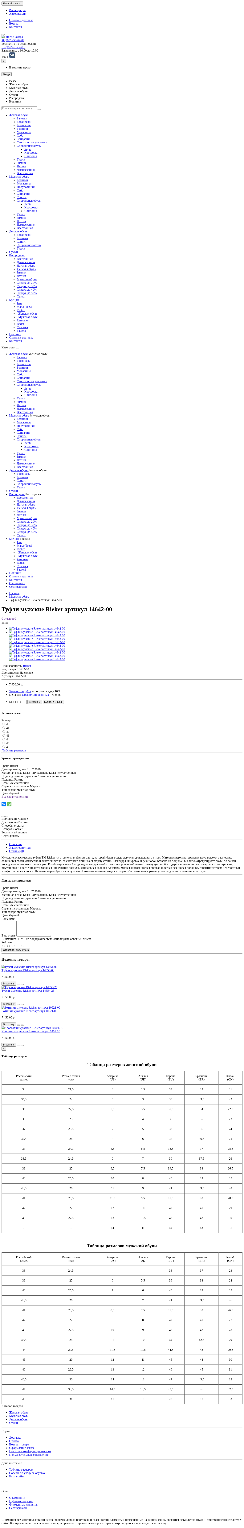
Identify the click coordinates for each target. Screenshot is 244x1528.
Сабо (20, 135)
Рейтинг (7, 942)
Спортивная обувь (29, 145)
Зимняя (21, 163)
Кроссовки (31, 152)
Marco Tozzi (24, 306)
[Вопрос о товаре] (3, 623)
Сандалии (23, 139)
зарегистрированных (35, 694)
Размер (6, 720)
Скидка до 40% (27, 289)
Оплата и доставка (21, 20)
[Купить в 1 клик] (18, 984)
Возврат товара (19, 1444)
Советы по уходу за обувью (27, 1473)
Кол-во (13, 701)
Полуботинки (26, 186)
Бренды (14, 299)
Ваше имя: (8, 919)
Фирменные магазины (23, 1504)
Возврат (14, 23)
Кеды (27, 149)
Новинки (15, 334)
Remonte (22, 320)
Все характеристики (15, 796)
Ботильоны (24, 125)
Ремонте (22, 559)
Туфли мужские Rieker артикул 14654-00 (28, 970)
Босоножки (24, 121)
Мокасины (24, 132)
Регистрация (17, 10)
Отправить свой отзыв (16, 949)
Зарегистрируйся (20, 691)
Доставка (15, 1437)
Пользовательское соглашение (28, 1454)
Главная (14, 593)
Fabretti (21, 330)
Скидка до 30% (27, 286)
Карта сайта (17, 1476)
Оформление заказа (22, 1447)
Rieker (21, 310)
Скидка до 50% (27, 293)
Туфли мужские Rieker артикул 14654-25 (28, 990)
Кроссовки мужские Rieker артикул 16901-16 (31, 1031)
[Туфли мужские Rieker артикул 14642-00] (37, 628)
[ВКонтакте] (4, 804)
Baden (21, 323)
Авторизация (17, 13)
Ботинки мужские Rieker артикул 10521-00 (29, 1011)
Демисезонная (26, 169)
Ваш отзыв (9, 935)
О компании (17, 583)
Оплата (14, 1441)
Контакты (15, 27)
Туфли (21, 159)
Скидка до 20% (27, 282)
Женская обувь (18, 115)
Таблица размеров (14, 750)
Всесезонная (25, 173)
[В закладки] (6, 623)
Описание (15, 844)
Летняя (21, 166)
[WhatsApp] (9, 804)
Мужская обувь (19, 176)
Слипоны (30, 156)
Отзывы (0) (16, 851)
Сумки (13, 252)
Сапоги (21, 197)
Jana (19, 303)
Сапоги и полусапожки (32, 142)
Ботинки (22, 128)
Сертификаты (18, 586)
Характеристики (20, 847)
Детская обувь (18, 231)
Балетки (22, 118)
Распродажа (17, 255)
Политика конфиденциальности (30, 1451)
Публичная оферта (21, 1501)
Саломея (22, 327)
